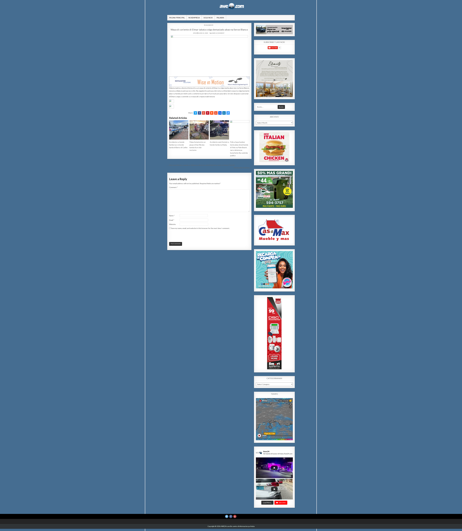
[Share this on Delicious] (228, 113)
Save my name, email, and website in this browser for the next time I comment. (200, 228)
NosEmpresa (194, 18)
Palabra (220, 18)
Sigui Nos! (208, 18)
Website (172, 224)
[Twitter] (226, 516)
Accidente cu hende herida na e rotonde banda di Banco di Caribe (178, 144)
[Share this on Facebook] (199, 113)
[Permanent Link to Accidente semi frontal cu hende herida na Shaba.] (219, 130)
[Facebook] (230, 516)
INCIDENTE (209, 25)
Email (171, 220)
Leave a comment (217, 33)
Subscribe (282, 502)
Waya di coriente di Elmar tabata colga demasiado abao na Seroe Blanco (209, 29)
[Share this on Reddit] (211, 113)
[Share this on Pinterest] (207, 113)
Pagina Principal (177, 18)
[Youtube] (234, 516)
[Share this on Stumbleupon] (216, 113)
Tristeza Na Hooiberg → (242, 168)
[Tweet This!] (195, 113)
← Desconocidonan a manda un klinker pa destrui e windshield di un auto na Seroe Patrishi (201, 165)
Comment (173, 187)
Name (172, 216)
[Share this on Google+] (203, 113)
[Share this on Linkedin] (224, 113)
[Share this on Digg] (220, 113)
